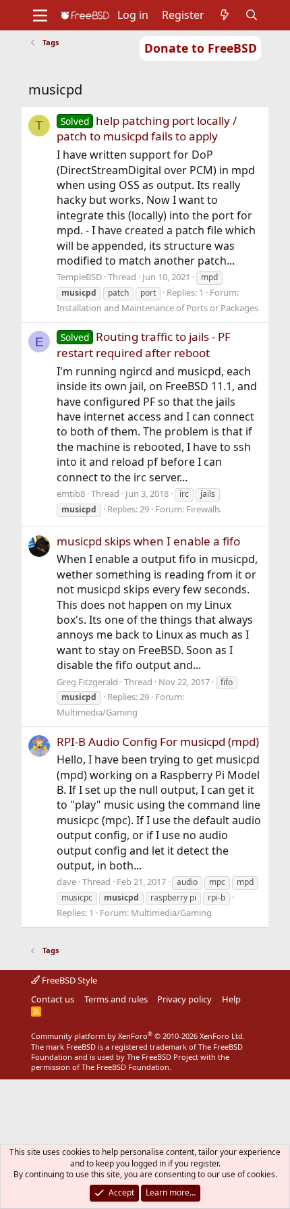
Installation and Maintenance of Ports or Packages (157, 308)
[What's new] (225, 15)
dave (66, 882)
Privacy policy (184, 999)
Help (231, 999)
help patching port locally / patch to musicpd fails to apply (147, 128)
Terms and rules (116, 999)
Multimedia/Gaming (97, 712)
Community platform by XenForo (138, 1036)
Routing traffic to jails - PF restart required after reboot (144, 344)
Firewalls (203, 509)
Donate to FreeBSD (200, 48)
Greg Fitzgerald (87, 682)
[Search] (252, 15)
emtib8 (71, 493)
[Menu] (40, 15)
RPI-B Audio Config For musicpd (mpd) (158, 741)
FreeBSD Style (68, 980)
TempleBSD (79, 277)
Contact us (52, 999)
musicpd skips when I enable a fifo (148, 541)
